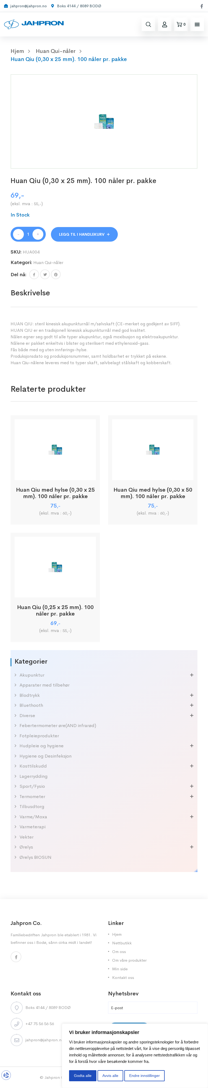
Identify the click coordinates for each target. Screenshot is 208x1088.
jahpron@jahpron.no (44, 1039)
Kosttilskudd (33, 766)
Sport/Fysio (32, 786)
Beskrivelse (30, 293)
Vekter (27, 837)
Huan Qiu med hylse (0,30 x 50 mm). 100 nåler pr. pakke (152, 493)
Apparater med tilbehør (45, 685)
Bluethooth (31, 705)
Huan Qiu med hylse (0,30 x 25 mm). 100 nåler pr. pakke (55, 493)
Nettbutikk (122, 942)
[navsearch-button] (148, 24)
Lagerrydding (34, 776)
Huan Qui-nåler (56, 51)
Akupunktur (32, 675)
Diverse (27, 715)
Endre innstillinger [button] (144, 1075)
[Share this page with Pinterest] (56, 274)
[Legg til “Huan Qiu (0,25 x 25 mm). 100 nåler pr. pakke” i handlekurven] (55, 591)
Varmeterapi (33, 827)
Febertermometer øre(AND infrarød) (58, 725)
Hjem (117, 934)
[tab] (30, 293)
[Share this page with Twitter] (45, 274)
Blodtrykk (30, 695)
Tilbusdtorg (32, 806)
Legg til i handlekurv (82, 234)
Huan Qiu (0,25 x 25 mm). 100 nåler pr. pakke (55, 610)
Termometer (32, 796)
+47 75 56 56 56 (39, 1023)
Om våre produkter (129, 960)
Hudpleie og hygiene (42, 746)
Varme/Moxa (33, 817)
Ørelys (26, 847)
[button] (197, 24)
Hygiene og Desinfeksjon (46, 756)
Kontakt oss (123, 977)
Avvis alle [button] (110, 1075)
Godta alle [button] (83, 1075)
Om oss (119, 951)
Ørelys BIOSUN (35, 857)
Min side (120, 968)
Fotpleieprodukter (39, 736)
